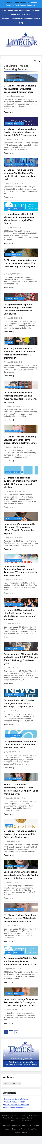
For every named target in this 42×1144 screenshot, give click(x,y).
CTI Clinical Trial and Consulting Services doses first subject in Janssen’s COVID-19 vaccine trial (20, 132)
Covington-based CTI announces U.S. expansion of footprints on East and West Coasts (20, 744)
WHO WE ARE (27, 14)
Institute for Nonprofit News (16, 1099)
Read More (8, 112)
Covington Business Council (15, 1107)
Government (26, 1125)
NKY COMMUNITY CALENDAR (19, 10)
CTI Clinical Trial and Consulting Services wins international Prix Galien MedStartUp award (20, 834)
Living (7, 1129)
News (8, 255)
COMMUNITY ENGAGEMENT (12, 18)
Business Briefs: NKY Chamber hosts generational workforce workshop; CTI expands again (19, 703)
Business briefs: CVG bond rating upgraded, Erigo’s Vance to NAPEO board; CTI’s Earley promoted (21, 875)
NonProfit (29, 164)
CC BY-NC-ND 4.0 (24, 1120)
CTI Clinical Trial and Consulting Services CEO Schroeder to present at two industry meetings (20, 439)
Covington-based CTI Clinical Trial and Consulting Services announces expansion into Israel (20, 961)
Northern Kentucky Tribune (12, 1115)
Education (16, 1125)
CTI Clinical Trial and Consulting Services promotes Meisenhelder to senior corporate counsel (20, 918)
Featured (9, 164)
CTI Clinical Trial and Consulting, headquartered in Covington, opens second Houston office (20, 88)
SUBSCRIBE (28, 18)
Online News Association (14, 1102)
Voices (24, 1133)
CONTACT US (16, 14)
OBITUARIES (35, 10)
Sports (17, 1133)
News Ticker (18, 80)
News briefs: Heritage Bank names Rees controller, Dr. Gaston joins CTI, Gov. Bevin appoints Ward (21, 1002)
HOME (4, 10)
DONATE (37, 18)
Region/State (32, 1129)
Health (8, 431)
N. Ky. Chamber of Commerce (16, 1105)
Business (9, 80)
